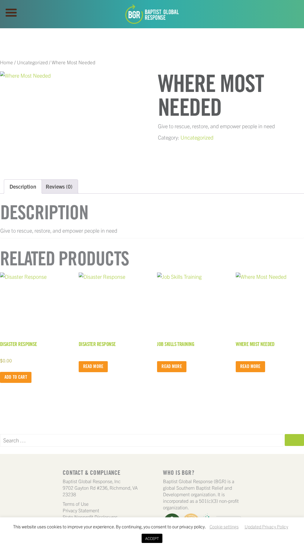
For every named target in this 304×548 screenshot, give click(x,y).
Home (6, 62)
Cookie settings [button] (224, 526)
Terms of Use (75, 504)
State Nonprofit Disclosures (90, 517)
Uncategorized (32, 62)
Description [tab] (23, 186)
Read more (93, 366)
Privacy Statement (81, 510)
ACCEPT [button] (152, 538)
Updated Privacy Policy (266, 526)
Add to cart (15, 377)
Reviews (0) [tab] (59, 186)
